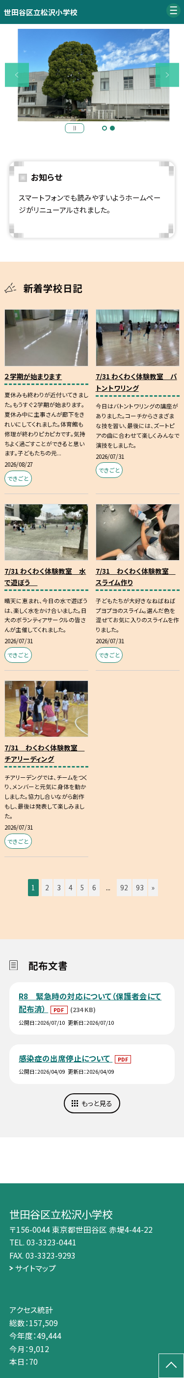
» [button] (153, 887)
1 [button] (104, 128)
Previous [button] (17, 75)
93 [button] (140, 887)
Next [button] (168, 75)
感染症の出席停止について (65, 1058)
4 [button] (71, 887)
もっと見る (96, 1103)
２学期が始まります (33, 376)
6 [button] (94, 887)
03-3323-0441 (51, 1242)
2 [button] (112, 128)
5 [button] (82, 887)
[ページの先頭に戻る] (171, 1366)
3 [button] (59, 887)
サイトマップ (35, 1268)
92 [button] (124, 887)
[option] (92, 75)
